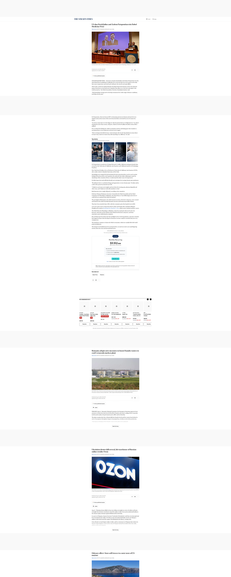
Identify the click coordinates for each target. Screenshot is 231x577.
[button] (148, 19)
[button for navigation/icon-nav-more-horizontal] (138, 70)
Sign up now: (94, 29)
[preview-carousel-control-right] (137, 152)
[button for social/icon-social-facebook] (135, 70)
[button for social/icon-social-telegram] (132, 70)
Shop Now (85, 324)
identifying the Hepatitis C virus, (111, 208)
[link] (83, 19)
